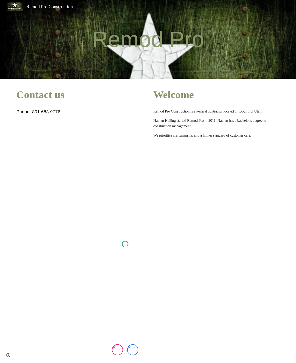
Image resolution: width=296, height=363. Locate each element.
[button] (8, 355)
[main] (148, 39)
